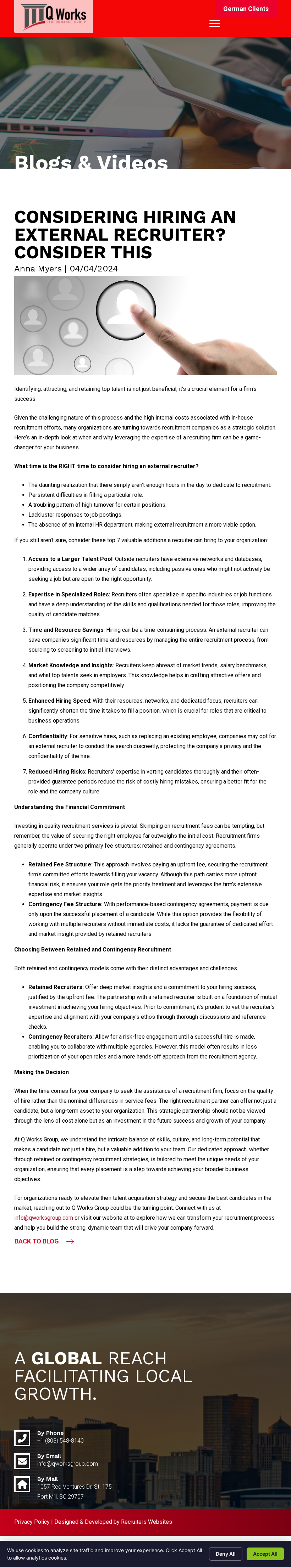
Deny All (226, 1554)
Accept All (265, 1554)
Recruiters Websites (146, 1521)
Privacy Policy (32, 1521)
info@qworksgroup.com (43, 1217)
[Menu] (215, 24)
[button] (246, 9)
